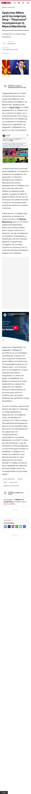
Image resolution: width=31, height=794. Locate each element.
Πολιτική (11, 7)
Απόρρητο (4, 792)
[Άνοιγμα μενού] (28, 3)
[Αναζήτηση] (15, 3)
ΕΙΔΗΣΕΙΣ (20, 479)
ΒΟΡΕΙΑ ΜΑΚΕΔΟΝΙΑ (9, 479)
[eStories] (23, 3)
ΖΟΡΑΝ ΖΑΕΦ (13, 482)
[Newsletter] (19, 3)
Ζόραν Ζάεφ (14, 107)
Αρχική (4, 7)
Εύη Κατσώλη (11, 43)
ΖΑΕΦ (4, 482)
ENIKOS (6, 2)
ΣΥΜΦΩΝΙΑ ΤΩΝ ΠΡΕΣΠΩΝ (11, 485)
